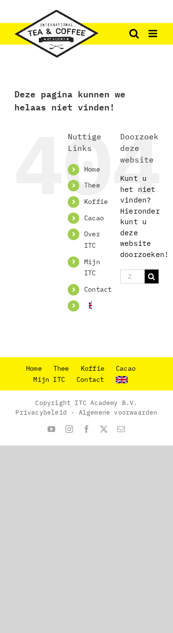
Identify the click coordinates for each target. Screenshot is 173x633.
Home (92, 169)
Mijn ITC (49, 379)
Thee (92, 185)
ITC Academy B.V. (105, 403)
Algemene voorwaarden (118, 412)
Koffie (96, 201)
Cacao (94, 218)
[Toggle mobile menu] (153, 33)
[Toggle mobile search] (134, 33)
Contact (97, 289)
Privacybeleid (41, 412)
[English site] (88, 305)
